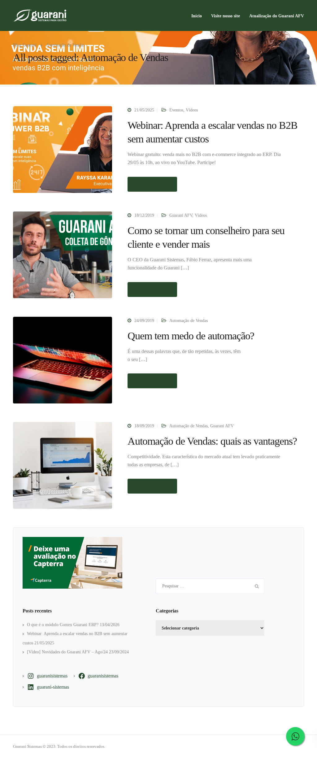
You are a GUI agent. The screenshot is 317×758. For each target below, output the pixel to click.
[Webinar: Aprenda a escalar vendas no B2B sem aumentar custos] (62, 149)
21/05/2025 (144, 110)
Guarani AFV (180, 215)
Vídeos (192, 110)
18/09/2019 (144, 426)
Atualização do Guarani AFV (276, 16)
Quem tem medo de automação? (191, 336)
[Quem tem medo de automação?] (62, 359)
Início (196, 16)
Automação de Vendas (188, 320)
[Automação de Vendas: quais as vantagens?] (62, 465)
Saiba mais (152, 184)
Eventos (176, 110)
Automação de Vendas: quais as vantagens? (212, 441)
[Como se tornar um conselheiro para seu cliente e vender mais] (62, 254)
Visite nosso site (225, 16)
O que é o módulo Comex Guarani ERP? (62, 624)
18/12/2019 (144, 215)
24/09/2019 (144, 320)
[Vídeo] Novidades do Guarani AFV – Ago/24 (67, 652)
